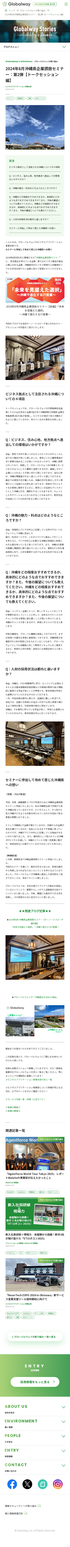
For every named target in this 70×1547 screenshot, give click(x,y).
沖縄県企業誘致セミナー (47, 257)
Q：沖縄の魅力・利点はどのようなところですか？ (33, 188)
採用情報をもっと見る (35, 1382)
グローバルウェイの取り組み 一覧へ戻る (35, 1336)
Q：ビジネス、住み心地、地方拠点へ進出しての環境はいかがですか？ (34, 177)
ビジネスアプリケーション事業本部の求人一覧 (30, 1079)
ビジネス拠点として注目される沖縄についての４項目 (34, 167)
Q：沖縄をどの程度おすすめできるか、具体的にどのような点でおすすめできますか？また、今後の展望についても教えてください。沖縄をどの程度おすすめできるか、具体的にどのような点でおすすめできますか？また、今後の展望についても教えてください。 (34, 203)
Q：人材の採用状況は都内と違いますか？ (29, 219)
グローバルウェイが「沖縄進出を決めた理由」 (36, 997)
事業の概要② (14, 1110)
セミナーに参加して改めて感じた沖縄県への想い (32, 228)
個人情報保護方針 (14, 1513)
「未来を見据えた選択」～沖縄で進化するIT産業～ (35, 926)
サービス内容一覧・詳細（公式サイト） (27, 1099)
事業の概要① (14, 1107)
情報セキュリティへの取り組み (21, 1505)
